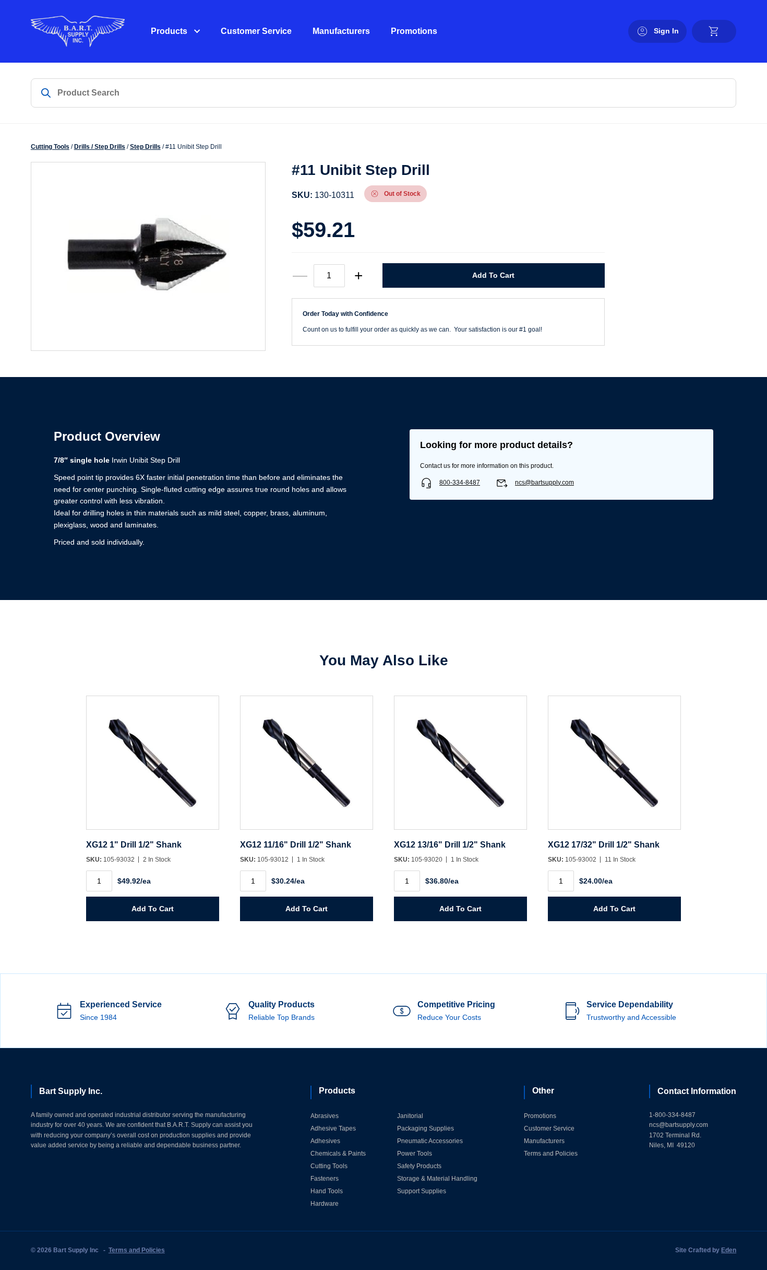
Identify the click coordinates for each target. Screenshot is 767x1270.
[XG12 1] (152, 768)
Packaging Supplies (425, 1128)
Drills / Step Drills (99, 146)
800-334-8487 (459, 482)
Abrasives (324, 1116)
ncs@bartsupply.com (544, 482)
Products (169, 31)
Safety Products (419, 1166)
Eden (728, 1250)
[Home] (78, 31)
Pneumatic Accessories (430, 1141)
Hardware (324, 1203)
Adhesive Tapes (333, 1128)
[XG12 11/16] (306, 768)
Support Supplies (421, 1191)
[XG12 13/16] (460, 768)
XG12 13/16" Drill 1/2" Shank (450, 844)
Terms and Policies (551, 1153)
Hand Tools (326, 1191)
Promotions (414, 31)
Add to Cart (493, 275)
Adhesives (325, 1141)
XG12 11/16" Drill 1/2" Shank (295, 844)
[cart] (714, 31)
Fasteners (324, 1178)
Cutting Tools (50, 146)
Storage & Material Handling (437, 1178)
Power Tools (414, 1153)
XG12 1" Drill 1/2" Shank (134, 844)
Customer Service (256, 31)
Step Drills (145, 146)
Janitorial (410, 1116)
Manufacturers (341, 31)
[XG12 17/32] (614, 768)
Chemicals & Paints (338, 1153)
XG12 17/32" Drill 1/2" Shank (604, 844)
